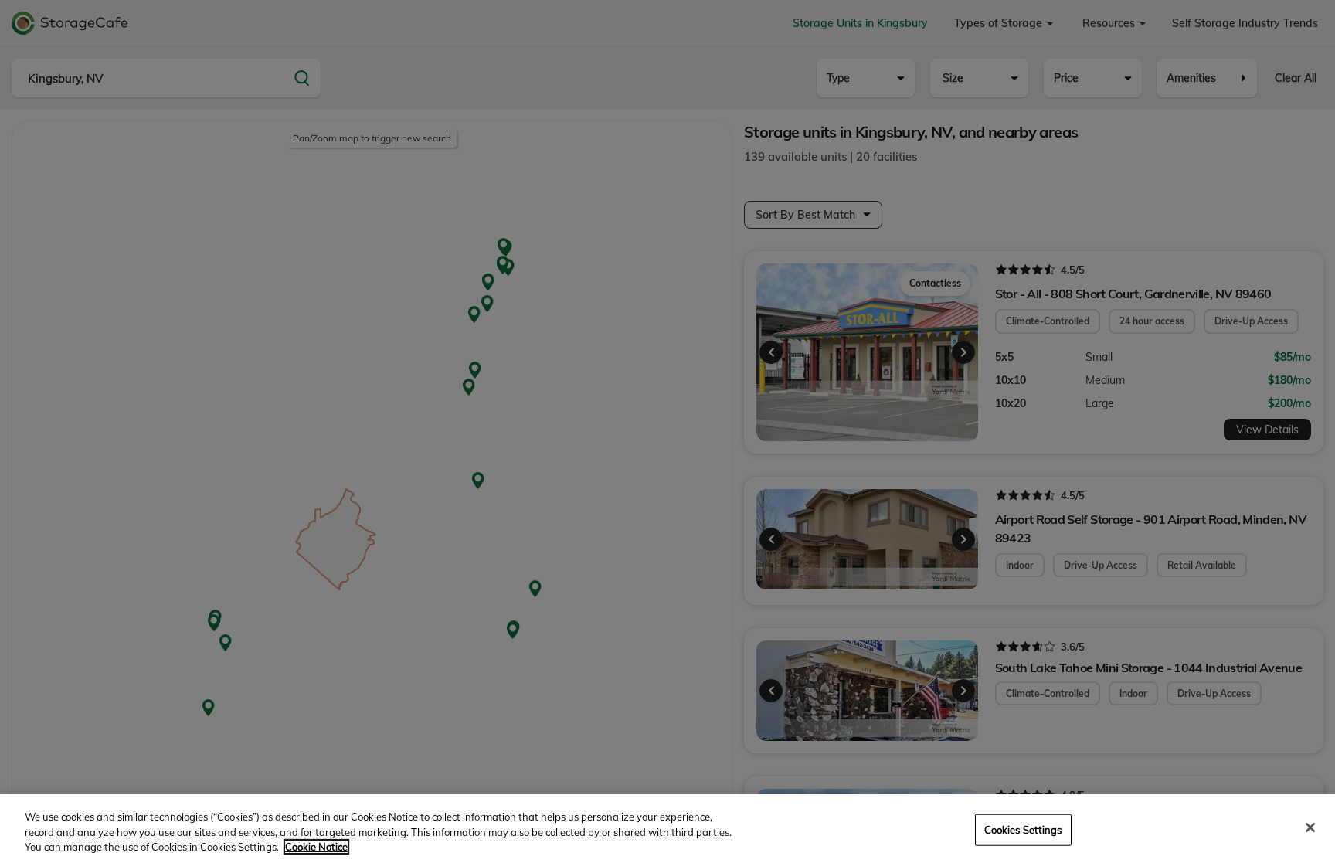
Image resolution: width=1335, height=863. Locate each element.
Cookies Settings (1023, 829)
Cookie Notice (316, 847)
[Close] (1310, 827)
